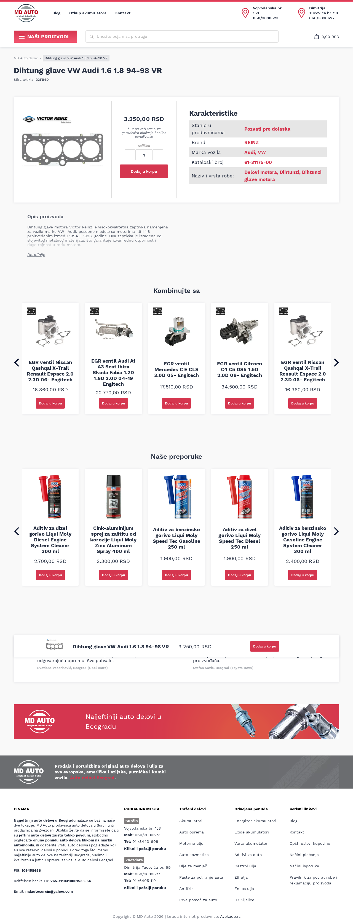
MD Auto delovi (26, 58)
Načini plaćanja (304, 854)
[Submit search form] (92, 37)
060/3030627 (322, 18)
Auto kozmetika (194, 854)
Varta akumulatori (251, 843)
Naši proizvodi (48, 36)
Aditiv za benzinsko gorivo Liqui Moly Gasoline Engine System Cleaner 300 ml (302, 539)
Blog (56, 13)
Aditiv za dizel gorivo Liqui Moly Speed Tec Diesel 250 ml (239, 538)
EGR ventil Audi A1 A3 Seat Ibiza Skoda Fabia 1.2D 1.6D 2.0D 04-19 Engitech (113, 372)
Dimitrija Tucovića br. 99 (323, 10)
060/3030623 (265, 18)
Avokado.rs (230, 916)
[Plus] (157, 154)
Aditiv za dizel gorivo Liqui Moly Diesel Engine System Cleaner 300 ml (50, 539)
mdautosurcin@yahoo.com (49, 891)
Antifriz (186, 888)
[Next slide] (336, 362)
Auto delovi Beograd (92, 777)
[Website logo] (26, 13)
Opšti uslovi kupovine (310, 843)
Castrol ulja (245, 866)
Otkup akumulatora (87, 13)
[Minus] (130, 154)
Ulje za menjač (193, 866)
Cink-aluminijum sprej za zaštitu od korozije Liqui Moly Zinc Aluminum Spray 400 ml (113, 539)
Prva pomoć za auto (198, 900)
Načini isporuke (304, 866)
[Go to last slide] (16, 362)
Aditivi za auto (248, 854)
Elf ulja (241, 877)
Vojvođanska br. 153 (267, 10)
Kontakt (122, 13)
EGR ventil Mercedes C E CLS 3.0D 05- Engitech (176, 369)
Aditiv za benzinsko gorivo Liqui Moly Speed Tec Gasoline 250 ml (176, 538)
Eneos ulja (244, 888)
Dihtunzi (289, 172)
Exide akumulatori (251, 832)
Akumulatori (190, 821)
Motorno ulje (191, 843)
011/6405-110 (144, 880)
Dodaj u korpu (144, 171)
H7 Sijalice (244, 900)
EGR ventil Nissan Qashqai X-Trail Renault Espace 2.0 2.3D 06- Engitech (50, 370)
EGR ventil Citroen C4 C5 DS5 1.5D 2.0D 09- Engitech (239, 369)
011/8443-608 (145, 841)
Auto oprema (191, 832)
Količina (144, 145)
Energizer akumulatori (255, 821)
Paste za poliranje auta (201, 877)
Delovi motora (260, 172)
